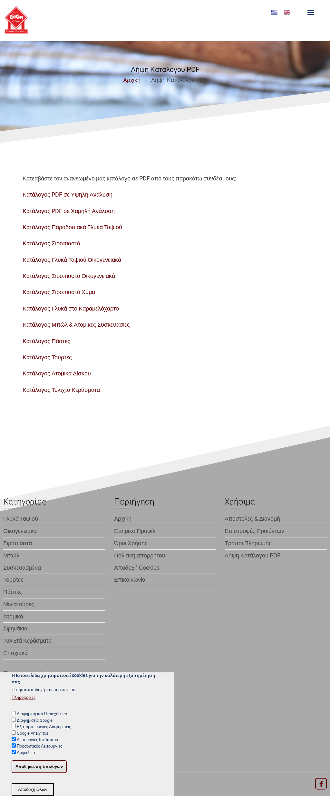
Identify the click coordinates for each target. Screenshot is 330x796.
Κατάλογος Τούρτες (47, 357)
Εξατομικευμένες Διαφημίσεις (44, 726)
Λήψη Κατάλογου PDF (252, 555)
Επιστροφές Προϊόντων (254, 530)
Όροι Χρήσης (131, 543)
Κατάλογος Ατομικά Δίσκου (57, 373)
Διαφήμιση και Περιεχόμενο (42, 713)
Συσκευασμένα (22, 567)
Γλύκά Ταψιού (20, 518)
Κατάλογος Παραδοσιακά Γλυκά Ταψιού (72, 227)
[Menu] (310, 13)
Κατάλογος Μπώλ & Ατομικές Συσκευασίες (76, 324)
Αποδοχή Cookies (137, 567)
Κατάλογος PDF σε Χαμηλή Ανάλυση (69, 211)
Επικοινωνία (129, 579)
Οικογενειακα (20, 530)
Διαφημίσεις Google (35, 720)
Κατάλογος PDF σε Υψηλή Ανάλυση (67, 194)
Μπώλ (11, 555)
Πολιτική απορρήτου (139, 555)
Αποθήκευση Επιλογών (39, 766)
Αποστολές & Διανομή (252, 518)
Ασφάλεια (26, 752)
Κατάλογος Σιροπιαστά (51, 243)
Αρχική (132, 80)
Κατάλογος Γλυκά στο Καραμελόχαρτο (71, 308)
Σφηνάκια (15, 628)
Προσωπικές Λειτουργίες (39, 746)
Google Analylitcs (32, 733)
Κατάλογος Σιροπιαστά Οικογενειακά (69, 275)
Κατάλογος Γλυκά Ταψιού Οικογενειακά (72, 259)
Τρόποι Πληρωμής (248, 543)
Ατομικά (13, 616)
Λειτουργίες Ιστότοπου (37, 739)
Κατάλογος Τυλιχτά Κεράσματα (61, 389)
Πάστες (12, 591)
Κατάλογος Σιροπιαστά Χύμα (59, 292)
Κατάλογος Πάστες (46, 341)
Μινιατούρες (18, 604)
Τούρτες (13, 579)
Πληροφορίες (23, 697)
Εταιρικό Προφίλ (134, 530)
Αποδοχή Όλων (32, 789)
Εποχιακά (15, 652)
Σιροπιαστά (17, 543)
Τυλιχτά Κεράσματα (27, 640)
